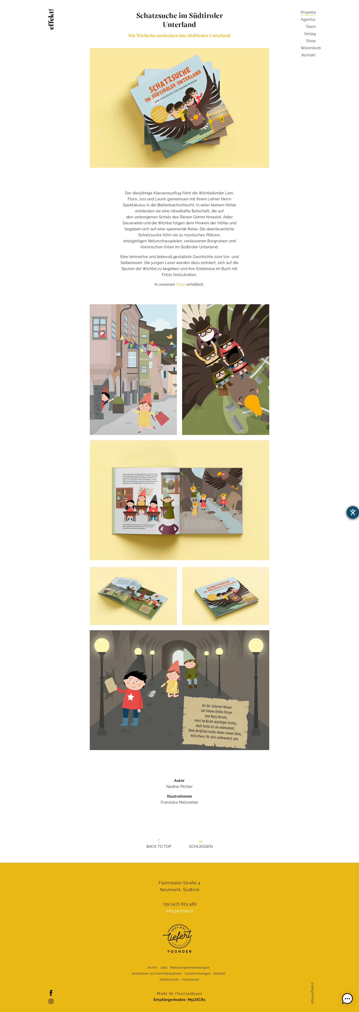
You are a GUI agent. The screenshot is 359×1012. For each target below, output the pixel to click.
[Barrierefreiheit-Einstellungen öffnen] (353, 512)
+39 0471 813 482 (179, 903)
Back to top (158, 846)
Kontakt (309, 55)
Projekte (308, 12)
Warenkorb (311, 48)
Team (311, 26)
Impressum (190, 979)
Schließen (201, 846)
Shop (180, 284)
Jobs (163, 967)
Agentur (308, 19)
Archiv (152, 967)
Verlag (310, 33)
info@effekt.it (312, 993)
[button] (347, 999)
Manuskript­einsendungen (190, 967)
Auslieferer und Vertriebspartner (157, 973)
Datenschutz (169, 979)
